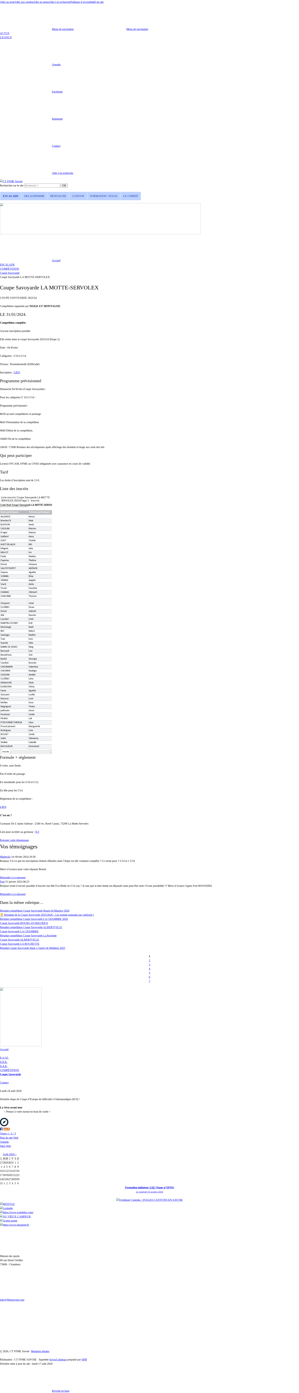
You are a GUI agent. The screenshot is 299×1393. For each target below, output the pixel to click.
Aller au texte (7, 2)
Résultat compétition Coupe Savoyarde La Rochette (28, 935)
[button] (30, 64)
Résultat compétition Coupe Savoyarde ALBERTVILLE (31, 927)
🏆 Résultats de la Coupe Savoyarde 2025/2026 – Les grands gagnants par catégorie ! (47, 914)
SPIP (84, 1359)
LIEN (17, 372)
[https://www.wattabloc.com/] (16, 1212)
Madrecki (5, 856)
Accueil (4, 1049)
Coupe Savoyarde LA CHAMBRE (19, 931)
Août (6, 1154)
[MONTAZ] (7, 1204)
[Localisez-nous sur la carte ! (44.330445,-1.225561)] (4, 1125)
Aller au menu (41, 2)
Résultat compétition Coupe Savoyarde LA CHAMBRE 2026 (34, 918)
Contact (4, 1082)
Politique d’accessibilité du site (87, 2)
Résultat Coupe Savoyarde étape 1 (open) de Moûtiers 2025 (32, 948)
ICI (37, 831)
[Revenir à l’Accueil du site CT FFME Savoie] (11, 181)
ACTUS (4, 33)
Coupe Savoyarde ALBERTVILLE (19, 939)
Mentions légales (40, 1351)
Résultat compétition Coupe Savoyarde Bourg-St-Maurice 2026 (34, 910)
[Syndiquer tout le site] (6, 1129)
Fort (2, 881)
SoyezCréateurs (58, 1359)
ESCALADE (7, 264)
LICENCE (6, 37)
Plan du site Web (9, 1137)
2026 (12, 1154)
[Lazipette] (6, 1208)
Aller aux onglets (24, 2)
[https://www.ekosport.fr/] (14, 1224)
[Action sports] (8, 1220)
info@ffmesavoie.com (12, 1299)
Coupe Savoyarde (10, 272)
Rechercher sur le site (11, 185)
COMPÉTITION (9, 268)
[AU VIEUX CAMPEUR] (15, 1216)
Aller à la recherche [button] (59, 2)
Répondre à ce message (13, 877)
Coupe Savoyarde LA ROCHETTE (19, 943)
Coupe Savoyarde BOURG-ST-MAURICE (24, 923)
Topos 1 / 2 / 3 (8, 1133)
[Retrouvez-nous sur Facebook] (1, 1129)
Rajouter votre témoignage (14, 840)
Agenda (4, 1141)
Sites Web (5, 1146)
